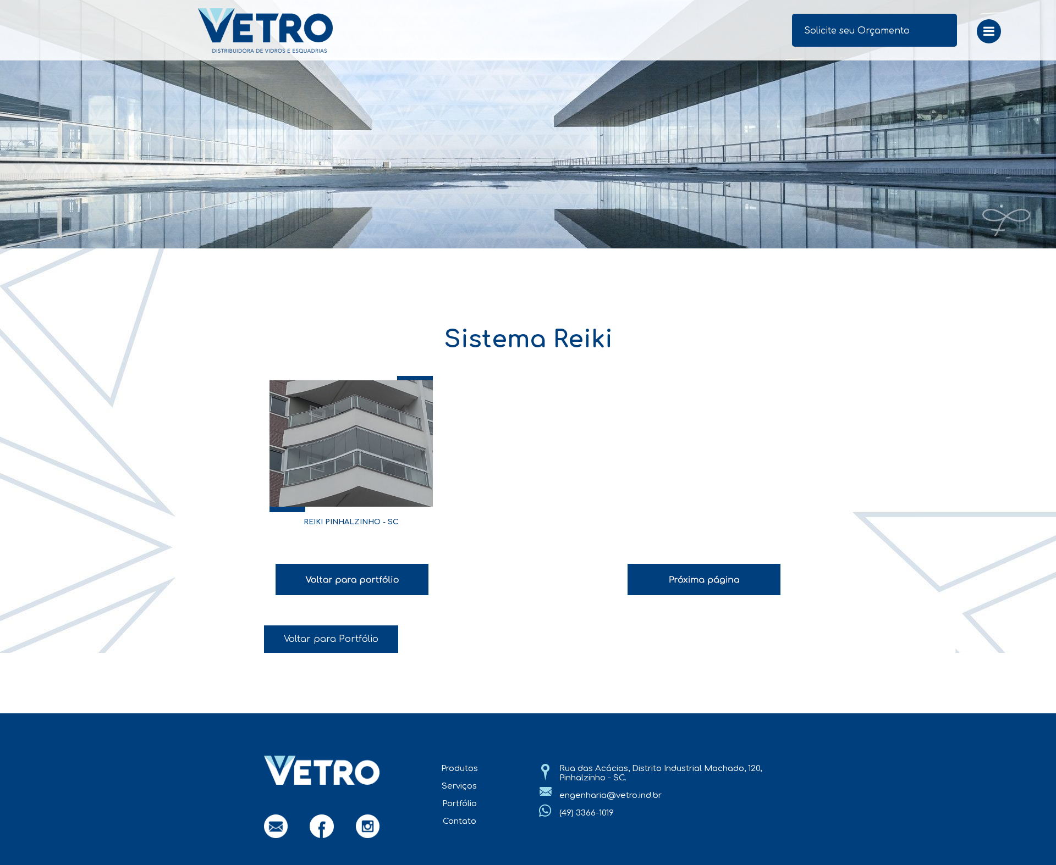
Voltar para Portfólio (331, 639)
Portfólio (459, 803)
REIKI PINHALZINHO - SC (351, 522)
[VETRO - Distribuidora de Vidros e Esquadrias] (324, 30)
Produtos (459, 768)
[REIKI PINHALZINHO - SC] (351, 443)
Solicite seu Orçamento (857, 31)
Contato (459, 821)
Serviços (459, 786)
